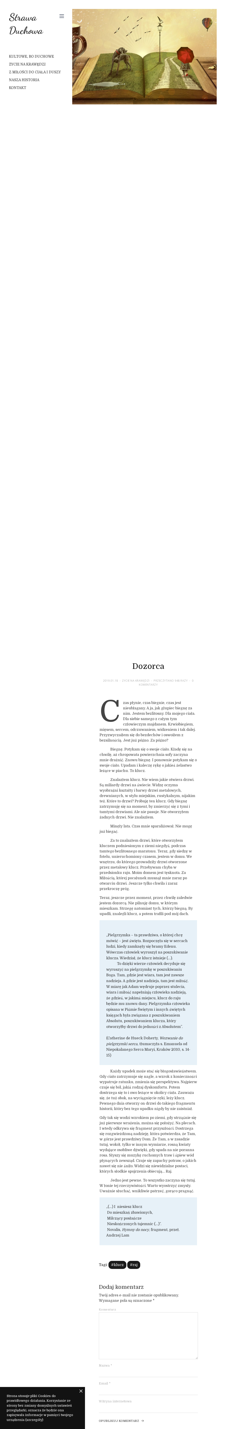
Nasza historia (24, 80)
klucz (119, 1265)
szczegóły (34, 1420)
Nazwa (105, 1365)
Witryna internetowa (115, 1401)
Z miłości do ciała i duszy (35, 72)
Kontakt (17, 88)
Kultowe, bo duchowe (31, 57)
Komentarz (107, 1309)
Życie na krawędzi (27, 64)
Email (104, 1383)
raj (135, 1265)
